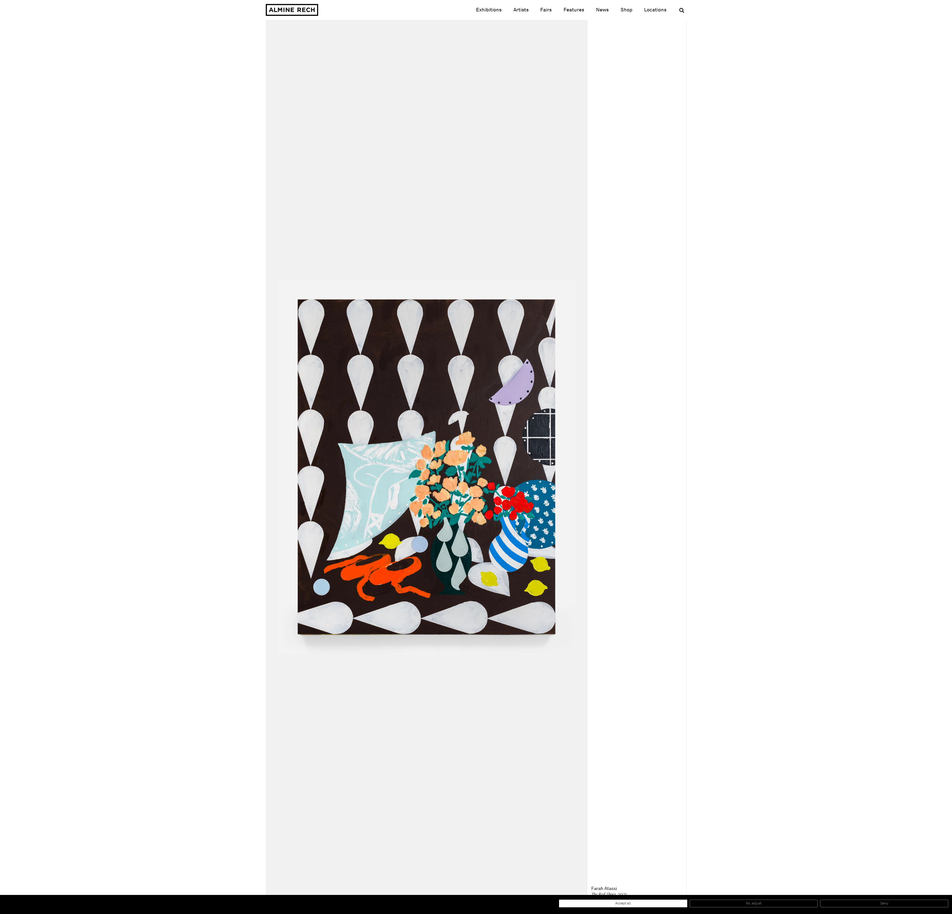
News (602, 9)
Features (574, 9)
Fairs (546, 9)
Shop (626, 9)
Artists (521, 9)
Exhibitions (489, 9)
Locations (655, 9)
